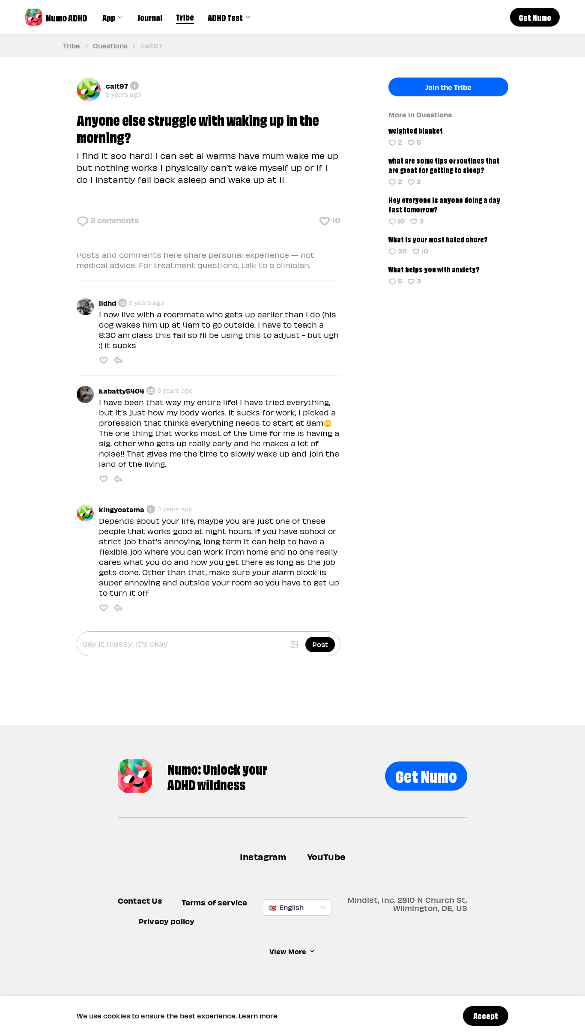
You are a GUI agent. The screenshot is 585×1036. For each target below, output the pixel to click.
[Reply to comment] (118, 360)
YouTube (326, 856)
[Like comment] (103, 360)
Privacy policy (166, 921)
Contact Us (140, 900)
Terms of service (215, 902)
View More (287, 951)
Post (320, 644)
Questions (110, 46)
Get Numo (426, 775)
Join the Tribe (448, 87)
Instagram (263, 856)
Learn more (258, 1016)
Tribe (185, 17)
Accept (485, 1015)
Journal (149, 17)
